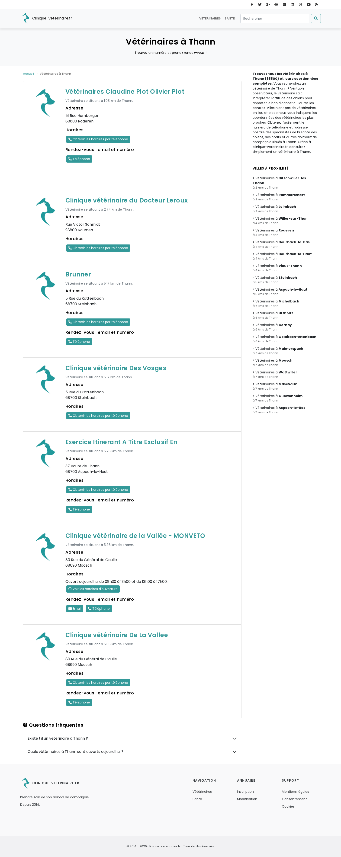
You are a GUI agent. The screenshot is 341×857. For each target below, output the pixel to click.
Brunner (78, 274)
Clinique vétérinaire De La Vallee (116, 635)
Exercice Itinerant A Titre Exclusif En (121, 442)
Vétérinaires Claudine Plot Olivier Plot (125, 91)
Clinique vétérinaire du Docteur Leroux (126, 200)
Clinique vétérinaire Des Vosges (116, 368)
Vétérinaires (210, 18)
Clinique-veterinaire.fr (51, 18)
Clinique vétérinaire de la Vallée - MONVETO (135, 536)
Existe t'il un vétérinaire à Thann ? (58, 738)
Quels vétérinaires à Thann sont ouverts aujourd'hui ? (75, 751)
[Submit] (316, 18)
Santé (230, 18)
